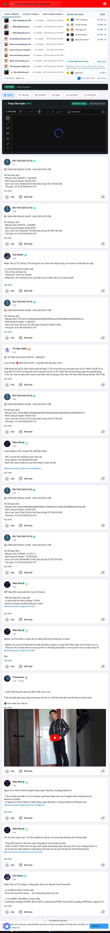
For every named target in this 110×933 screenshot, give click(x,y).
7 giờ (14, 540)
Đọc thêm (8, 191)
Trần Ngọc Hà (80, 30)
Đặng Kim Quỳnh (82, 40)
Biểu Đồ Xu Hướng (79, 104)
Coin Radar (17, 255)
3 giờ (14, 305)
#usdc (33, 852)
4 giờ (14, 399)
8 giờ (14, 785)
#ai (32, 805)
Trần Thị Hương (81, 20)
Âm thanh (73, 95)
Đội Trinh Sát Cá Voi (22, 161)
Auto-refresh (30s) (88, 78)
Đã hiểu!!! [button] (96, 926)
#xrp (33, 606)
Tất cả (10, 95)
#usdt (39, 852)
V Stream (17, 677)
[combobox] (35, 4)
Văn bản (25, 95)
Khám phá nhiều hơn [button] (11, 927)
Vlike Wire (17, 442)
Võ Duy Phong (81, 35)
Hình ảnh (42, 95)
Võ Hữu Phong (81, 25)
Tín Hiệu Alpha (19, 348)
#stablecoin (39, 805)
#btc (33, 650)
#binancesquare (11, 468)
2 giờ (14, 211)
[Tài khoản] (104, 3)
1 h (13, 164)
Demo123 (78, 73)
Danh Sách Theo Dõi (97, 104)
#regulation (36, 468)
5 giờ (14, 493)
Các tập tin (91, 95)
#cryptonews (24, 468)
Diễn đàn (21, 78)
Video (57, 95)
